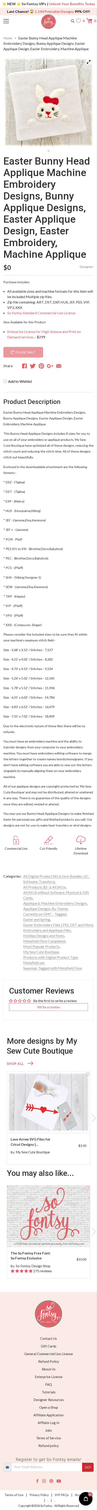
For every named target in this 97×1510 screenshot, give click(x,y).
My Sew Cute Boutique (41, 952)
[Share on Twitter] (33, 366)
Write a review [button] (48, 1007)
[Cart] (90, 20)
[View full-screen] (88, 62)
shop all (15, 1064)
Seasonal (30, 968)
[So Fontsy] (48, 21)
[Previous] (12, 102)
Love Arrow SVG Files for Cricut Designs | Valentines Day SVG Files (30, 1142)
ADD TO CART (72, 1124)
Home (7, 38)
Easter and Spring (36, 919)
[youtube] (59, 1481)
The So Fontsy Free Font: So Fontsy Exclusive (31, 1255)
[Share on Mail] (58, 366)
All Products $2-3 (37, 887)
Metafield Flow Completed (44, 941)
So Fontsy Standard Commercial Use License (41, 313)
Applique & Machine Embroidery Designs (55, 903)
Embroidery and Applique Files (47, 930)
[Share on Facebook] (24, 366)
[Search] (72, 20)
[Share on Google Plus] (50, 366)
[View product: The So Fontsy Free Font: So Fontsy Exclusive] (48, 1216)
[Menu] (14, 20)
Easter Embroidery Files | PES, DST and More (58, 925)
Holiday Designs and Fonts (43, 935)
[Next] (85, 102)
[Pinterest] (51, 1481)
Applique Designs (36, 908)
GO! (88, 1467)
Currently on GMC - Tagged (44, 914)
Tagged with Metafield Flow (60, 968)
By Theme (59, 908)
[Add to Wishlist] (87, 1074)
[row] (48, 1118)
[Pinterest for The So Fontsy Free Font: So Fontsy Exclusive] (53, 1238)
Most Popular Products (41, 946)
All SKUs (59, 887)
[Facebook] (37, 1481)
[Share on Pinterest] (41, 366)
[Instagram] (44, 1481)
